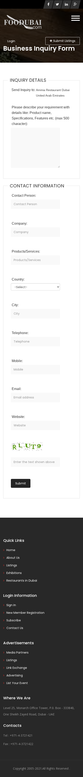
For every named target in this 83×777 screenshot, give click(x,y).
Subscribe (13, 620)
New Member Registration (25, 613)
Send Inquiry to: (23, 90)
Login (11, 41)
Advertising (14, 675)
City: (15, 305)
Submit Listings (64, 41)
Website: (18, 417)
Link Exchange (16, 668)
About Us (13, 558)
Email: (16, 389)
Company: (19, 223)
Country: (18, 279)
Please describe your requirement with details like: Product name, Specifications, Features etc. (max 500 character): (41, 115)
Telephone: (20, 333)
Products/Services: (26, 251)
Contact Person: (24, 195)
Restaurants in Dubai (21, 580)
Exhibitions (14, 573)
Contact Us (14, 628)
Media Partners (17, 652)
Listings (11, 565)
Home (10, 550)
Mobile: (17, 361)
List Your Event (17, 683)
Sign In (11, 605)
